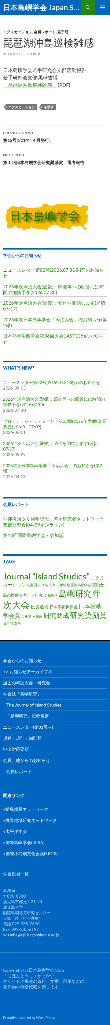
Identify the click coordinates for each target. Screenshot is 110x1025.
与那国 (32, 585)
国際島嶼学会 (81, 585)
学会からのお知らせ (22, 255)
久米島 (43, 585)
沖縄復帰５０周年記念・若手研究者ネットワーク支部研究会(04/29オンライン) (53, 521)
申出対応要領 (16, 749)
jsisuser (32, 54)
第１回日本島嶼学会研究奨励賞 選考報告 (43, 159)
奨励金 (98, 584)
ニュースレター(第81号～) (28, 727)
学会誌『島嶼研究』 (22, 693)
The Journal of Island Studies (34, 704)
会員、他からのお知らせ (26, 760)
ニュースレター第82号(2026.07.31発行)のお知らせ (51, 382)
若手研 (62, 32)
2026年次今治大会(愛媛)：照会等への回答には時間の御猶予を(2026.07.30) (53, 289)
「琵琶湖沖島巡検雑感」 (30, 85)
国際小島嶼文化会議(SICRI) (32, 853)
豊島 (17, 623)
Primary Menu (102, 7)
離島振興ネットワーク (25, 809)
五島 (52, 585)
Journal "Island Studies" (46, 576)
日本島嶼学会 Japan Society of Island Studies (42, 7)
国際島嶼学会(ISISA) (24, 842)
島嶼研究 (75, 593)
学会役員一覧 (16, 873)
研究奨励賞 (88, 615)
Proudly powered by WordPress (29, 1017)
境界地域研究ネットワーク (30, 820)
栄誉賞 (26, 617)
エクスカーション (17, 32)
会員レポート (45, 32)
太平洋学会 (15, 831)
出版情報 (63, 585)
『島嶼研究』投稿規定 (27, 716)
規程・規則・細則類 (22, 738)
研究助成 (56, 615)
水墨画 (37, 617)
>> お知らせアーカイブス (27, 671)
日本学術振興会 (64, 606)
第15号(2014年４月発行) (27, 136)
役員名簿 (40, 606)
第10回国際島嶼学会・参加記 (33, 535)
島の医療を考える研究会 (25, 595)
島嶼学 (53, 595)
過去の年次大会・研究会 (26, 682)
